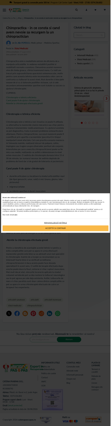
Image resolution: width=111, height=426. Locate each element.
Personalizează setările (55, 223)
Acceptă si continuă (55, 228)
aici (15, 214)
